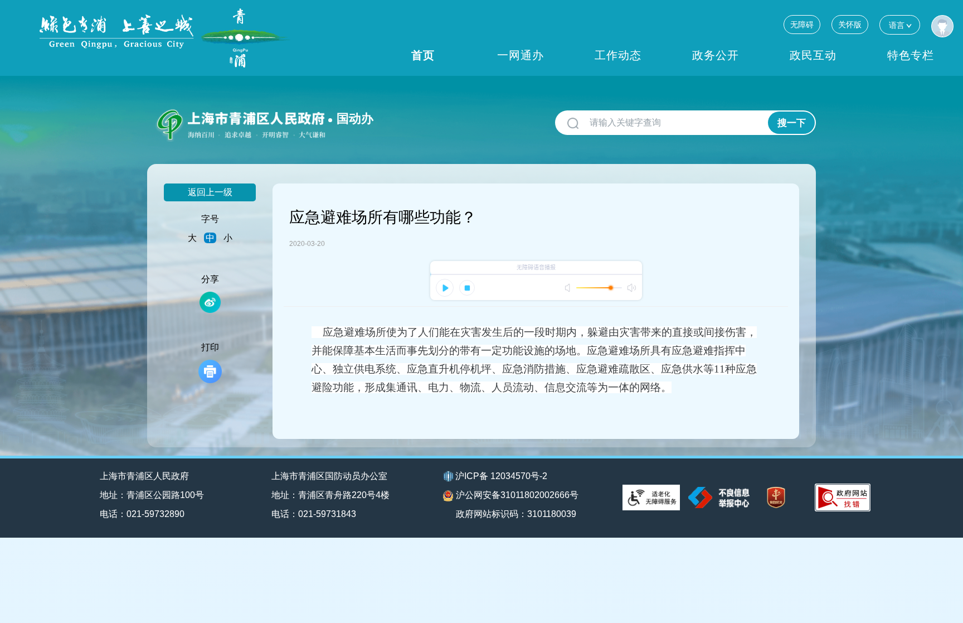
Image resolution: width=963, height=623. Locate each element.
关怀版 (850, 24)
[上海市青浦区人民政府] (165, 37)
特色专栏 (910, 55)
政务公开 (715, 55)
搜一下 (791, 123)
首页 (423, 55)
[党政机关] (776, 498)
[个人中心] (942, 26)
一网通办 (520, 55)
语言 (896, 25)
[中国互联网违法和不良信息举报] (719, 497)
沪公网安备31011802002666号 (517, 495)
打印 (210, 347)
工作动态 (618, 55)
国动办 (355, 118)
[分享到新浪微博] (210, 302)
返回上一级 (210, 192)
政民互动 (813, 55)
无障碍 (802, 24)
